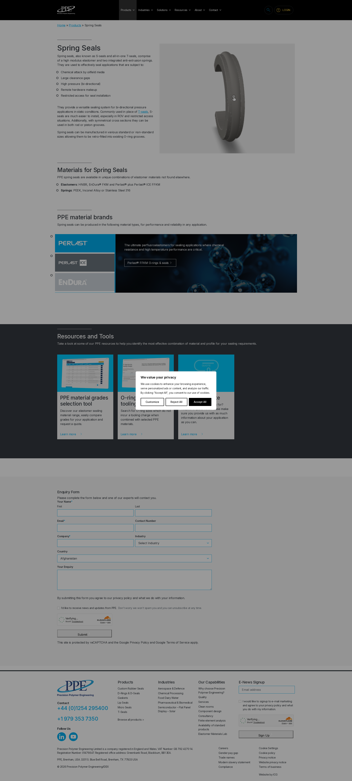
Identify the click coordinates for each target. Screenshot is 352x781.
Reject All (176, 401)
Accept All (200, 401)
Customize (152, 401)
